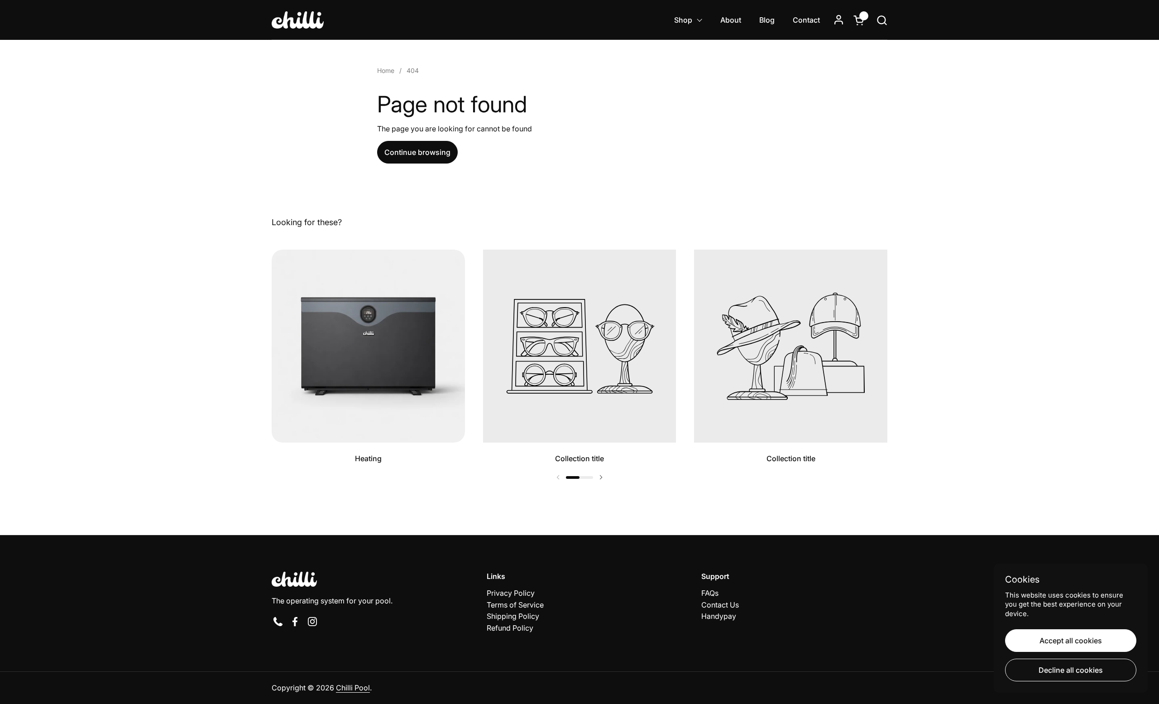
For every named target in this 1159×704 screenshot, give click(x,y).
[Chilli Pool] (298, 20)
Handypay (718, 616)
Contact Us (720, 604)
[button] (881, 20)
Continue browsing (417, 152)
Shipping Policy (513, 616)
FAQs (709, 593)
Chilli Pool (353, 687)
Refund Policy (510, 627)
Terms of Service (515, 604)
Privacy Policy (511, 593)
